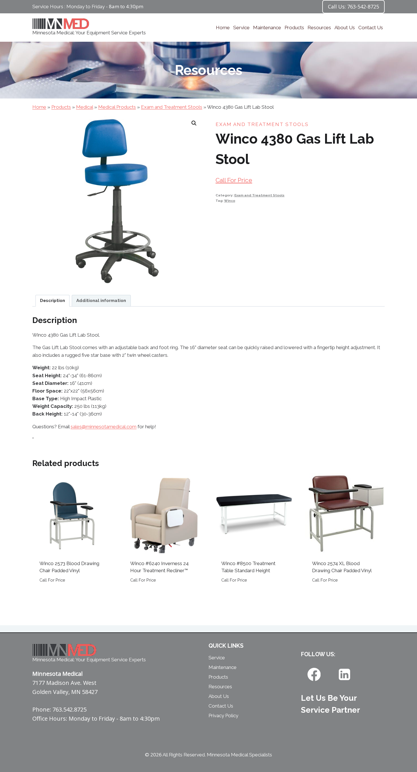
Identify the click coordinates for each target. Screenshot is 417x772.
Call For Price (234, 180)
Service (241, 27)
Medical (84, 107)
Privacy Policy (223, 715)
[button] (194, 123)
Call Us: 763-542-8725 (353, 6)
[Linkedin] (344, 674)
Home (223, 27)
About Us (344, 27)
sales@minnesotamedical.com (103, 426)
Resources (319, 27)
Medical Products (117, 107)
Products (294, 27)
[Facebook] (314, 674)
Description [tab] (52, 300)
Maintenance (267, 27)
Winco (229, 201)
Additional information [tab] (101, 300)
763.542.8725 (69, 709)
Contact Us (370, 27)
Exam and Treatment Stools (171, 107)
